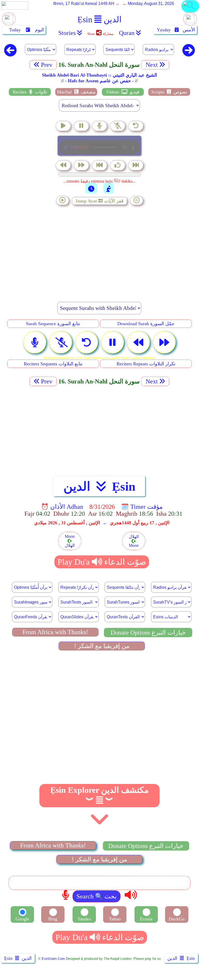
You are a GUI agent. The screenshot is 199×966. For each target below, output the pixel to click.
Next (151, 64)
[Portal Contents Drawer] (100, 166)
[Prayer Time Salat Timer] (108, 188)
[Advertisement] (100, 250)
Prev (47, 64)
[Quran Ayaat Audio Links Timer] (91, 188)
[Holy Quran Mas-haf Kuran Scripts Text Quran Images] (190, 12)
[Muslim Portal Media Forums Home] (9, 21)
